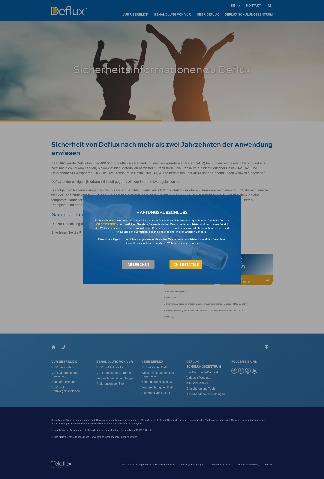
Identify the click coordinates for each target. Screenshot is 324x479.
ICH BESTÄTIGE (186, 264)
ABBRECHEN (138, 264)
